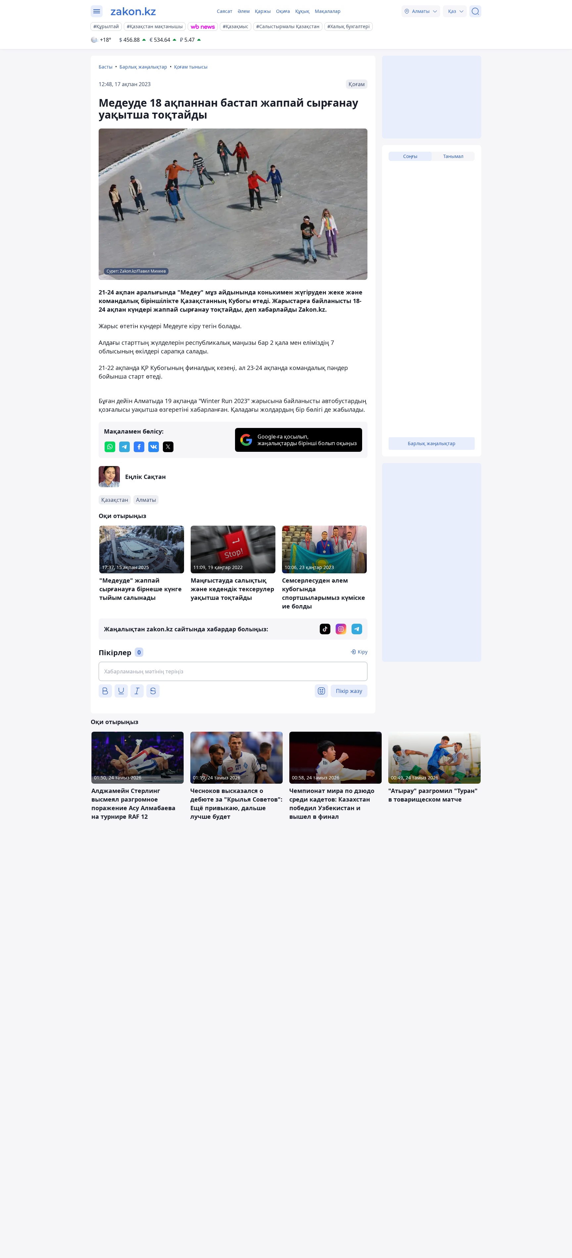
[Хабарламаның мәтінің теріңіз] (233, 671)
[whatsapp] (110, 447)
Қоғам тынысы (191, 67)
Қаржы (263, 11)
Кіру (362, 652)
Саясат (224, 11)
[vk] (154, 447)
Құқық (302, 11)
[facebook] (139, 447)
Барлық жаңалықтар (143, 67)
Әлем (244, 11)
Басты (106, 67)
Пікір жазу (349, 691)
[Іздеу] (475, 11)
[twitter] (168, 447)
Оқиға (283, 11)
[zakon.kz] (133, 11)
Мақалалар (328, 11)
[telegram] (124, 447)
